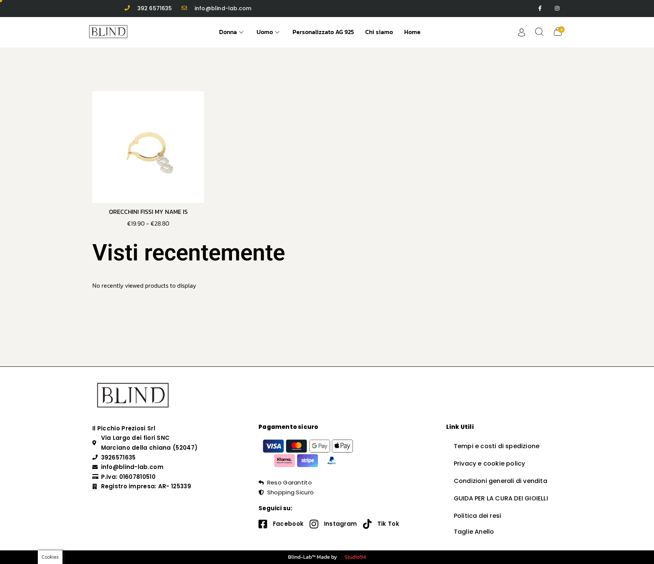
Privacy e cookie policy (489, 463)
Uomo (265, 31)
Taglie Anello (474, 531)
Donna (228, 31)
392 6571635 (154, 8)
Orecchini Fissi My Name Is (148, 211)
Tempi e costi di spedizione (496, 446)
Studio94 (355, 557)
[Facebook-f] (539, 8)
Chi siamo (379, 31)
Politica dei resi (477, 515)
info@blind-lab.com (223, 8)
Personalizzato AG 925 (323, 31)
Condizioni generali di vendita (500, 481)
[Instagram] (556, 8)
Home (412, 31)
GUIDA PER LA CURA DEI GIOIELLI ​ (502, 498)
